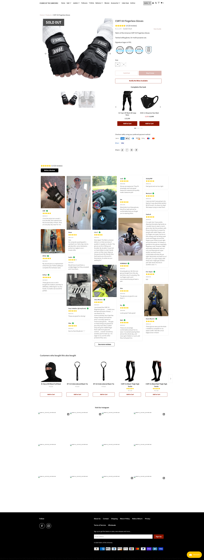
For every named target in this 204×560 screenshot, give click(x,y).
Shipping (114, 519)
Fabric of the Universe (105, 543)
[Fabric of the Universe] (48, 3)
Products (48, 15)
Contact (106, 519)
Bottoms (98, 3)
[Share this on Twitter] (122, 150)
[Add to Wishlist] (110, 20)
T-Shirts (91, 3)
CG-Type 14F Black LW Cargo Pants (127, 114)
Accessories (115, 3)
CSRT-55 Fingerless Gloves (129, 21)
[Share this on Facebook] (127, 150)
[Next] (109, 53)
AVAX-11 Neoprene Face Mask (149, 113)
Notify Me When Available (138, 81)
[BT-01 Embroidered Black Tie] (77, 371)
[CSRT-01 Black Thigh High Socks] (130, 371)
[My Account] (153, 3)
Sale (68, 3)
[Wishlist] (158, 3)
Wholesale (112, 525)
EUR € (146, 3)
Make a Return (137, 519)
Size (116, 60)
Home (63, 3)
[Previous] (46, 53)
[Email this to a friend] (136, 150)
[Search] (156, 3)
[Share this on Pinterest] (131, 150)
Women (107, 3)
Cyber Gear (125, 3)
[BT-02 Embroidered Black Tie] (104, 371)
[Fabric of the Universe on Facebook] (42, 525)
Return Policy (125, 519)
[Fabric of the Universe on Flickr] (53, 525)
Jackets (75, 3)
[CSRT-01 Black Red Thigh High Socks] (156, 371)
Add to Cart (51, 394)
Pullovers (84, 3)
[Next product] (171, 378)
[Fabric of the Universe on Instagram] (49, 525)
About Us (97, 519)
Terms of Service (100, 525)
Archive (132, 3)
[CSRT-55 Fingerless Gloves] (77, 53)
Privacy (147, 519)
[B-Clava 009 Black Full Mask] (51, 371)
